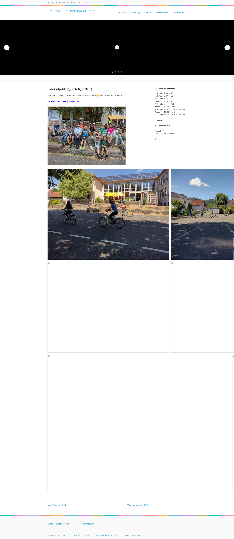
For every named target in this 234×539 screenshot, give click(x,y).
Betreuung (135, 13)
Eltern (148, 13)
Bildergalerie (179, 13)
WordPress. (139, 535)
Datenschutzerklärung (58, 524)
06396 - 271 (86, 2)
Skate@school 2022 (57, 505)
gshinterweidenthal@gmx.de (62, 2)
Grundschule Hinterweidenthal (71, 11)
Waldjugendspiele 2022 (138, 505)
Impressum (88, 524)
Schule (122, 13)
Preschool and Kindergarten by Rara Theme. (106, 535)
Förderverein (162, 13)
